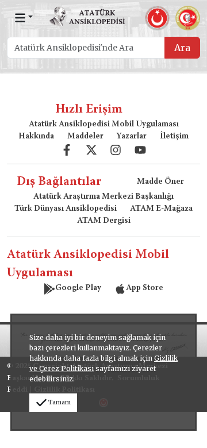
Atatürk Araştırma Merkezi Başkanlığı (103, 197)
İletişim (174, 137)
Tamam (59, 402)
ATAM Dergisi (104, 221)
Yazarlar (131, 137)
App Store (144, 288)
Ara (182, 47)
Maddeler (85, 137)
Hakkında (36, 137)
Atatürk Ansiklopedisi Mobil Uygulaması (104, 125)
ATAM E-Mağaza (161, 209)
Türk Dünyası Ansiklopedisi (65, 209)
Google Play (78, 288)
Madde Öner (160, 182)
